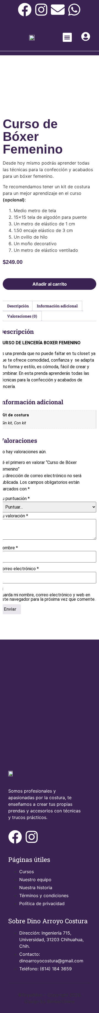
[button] (67, 37)
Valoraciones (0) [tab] (22, 316)
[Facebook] (25, 10)
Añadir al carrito (49, 284)
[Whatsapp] (74, 10)
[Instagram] (41, 10)
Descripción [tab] (18, 305)
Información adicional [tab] (57, 305)
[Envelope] (58, 10)
